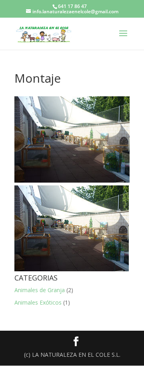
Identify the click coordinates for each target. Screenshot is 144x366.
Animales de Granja (39, 290)
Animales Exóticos (38, 302)
